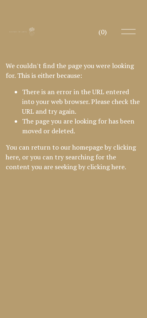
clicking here (106, 166)
